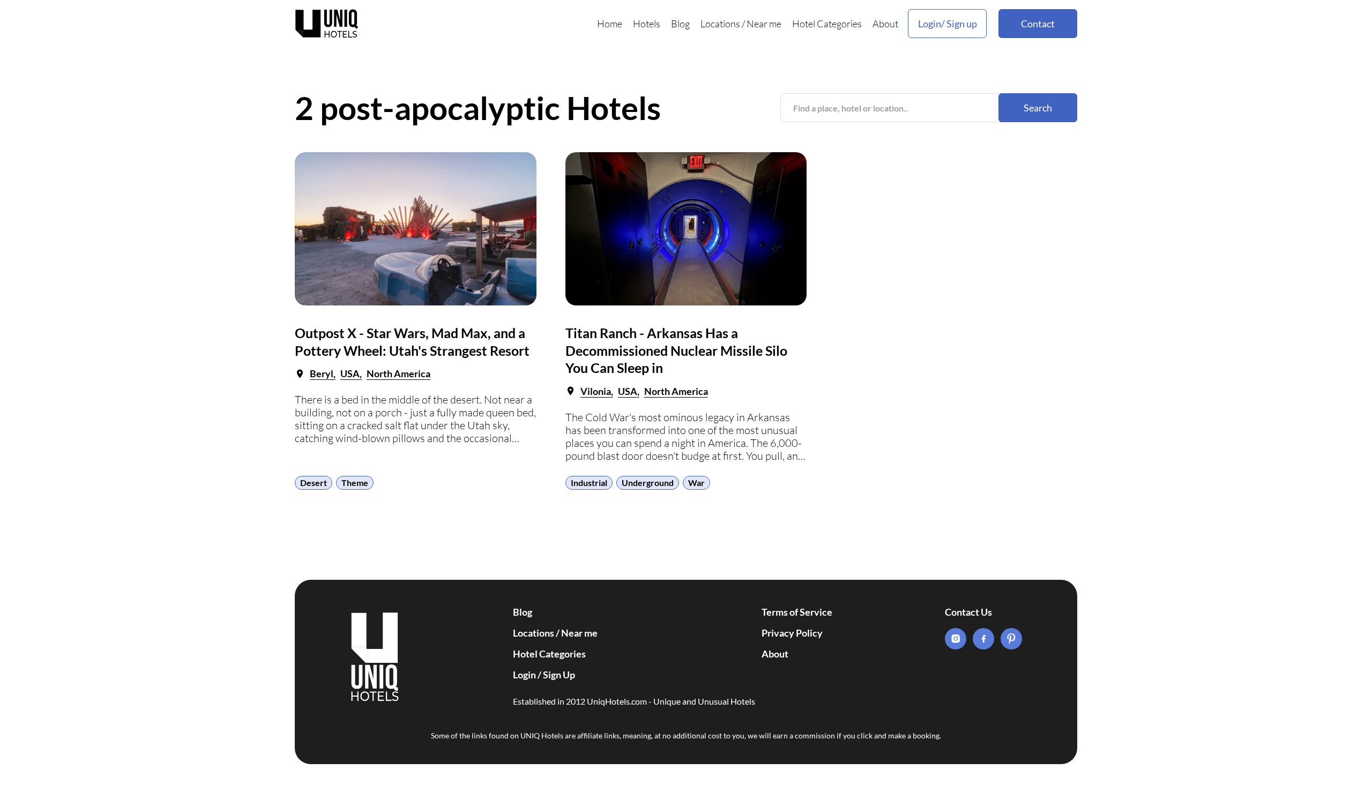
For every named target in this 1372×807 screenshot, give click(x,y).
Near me (764, 23)
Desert (313, 482)
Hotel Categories (827, 23)
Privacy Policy (792, 633)
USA (350, 373)
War (696, 482)
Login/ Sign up (947, 23)
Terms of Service (797, 612)
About (885, 23)
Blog (680, 23)
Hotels (646, 23)
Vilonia (595, 391)
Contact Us (968, 612)
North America (398, 373)
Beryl (321, 373)
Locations (720, 23)
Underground (648, 482)
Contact (1038, 23)
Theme (354, 482)
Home (609, 23)
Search (1038, 108)
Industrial (589, 482)
